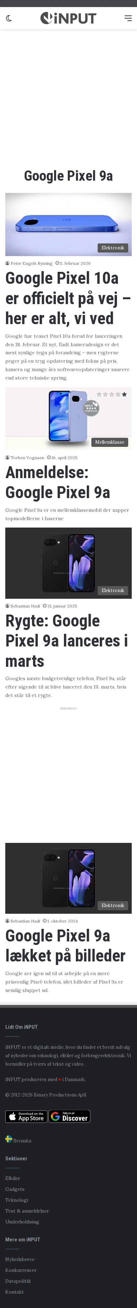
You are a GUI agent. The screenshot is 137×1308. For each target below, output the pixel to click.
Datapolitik (18, 1281)
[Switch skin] (8, 20)
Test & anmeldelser (27, 1211)
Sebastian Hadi (25, 606)
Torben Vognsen (27, 457)
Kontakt (14, 1292)
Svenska (21, 1141)
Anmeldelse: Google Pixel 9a (57, 482)
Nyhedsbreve (19, 1259)
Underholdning (22, 1222)
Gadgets (15, 1189)
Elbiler (12, 1178)
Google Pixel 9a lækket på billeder (65, 946)
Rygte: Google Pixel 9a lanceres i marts (66, 641)
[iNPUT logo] (68, 18)
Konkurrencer (21, 1270)
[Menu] (128, 20)
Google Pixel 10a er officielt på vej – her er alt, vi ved (68, 298)
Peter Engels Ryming (32, 263)
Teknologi (16, 1200)
